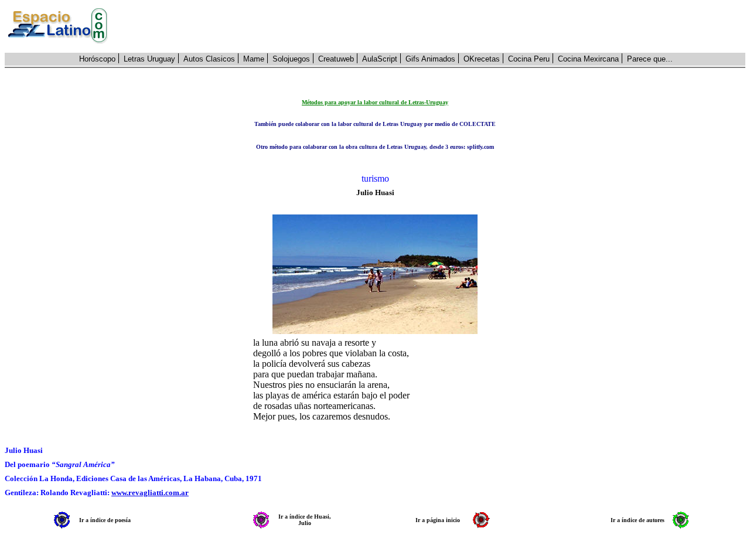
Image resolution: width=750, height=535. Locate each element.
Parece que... (650, 58)
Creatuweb (336, 58)
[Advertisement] (433, 26)
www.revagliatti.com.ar (150, 492)
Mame (253, 58)
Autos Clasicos (209, 58)
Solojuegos (291, 58)
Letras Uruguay (149, 58)
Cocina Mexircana (588, 58)
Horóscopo (97, 58)
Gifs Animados (430, 58)
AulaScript (379, 58)
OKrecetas (481, 58)
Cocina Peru (529, 58)
